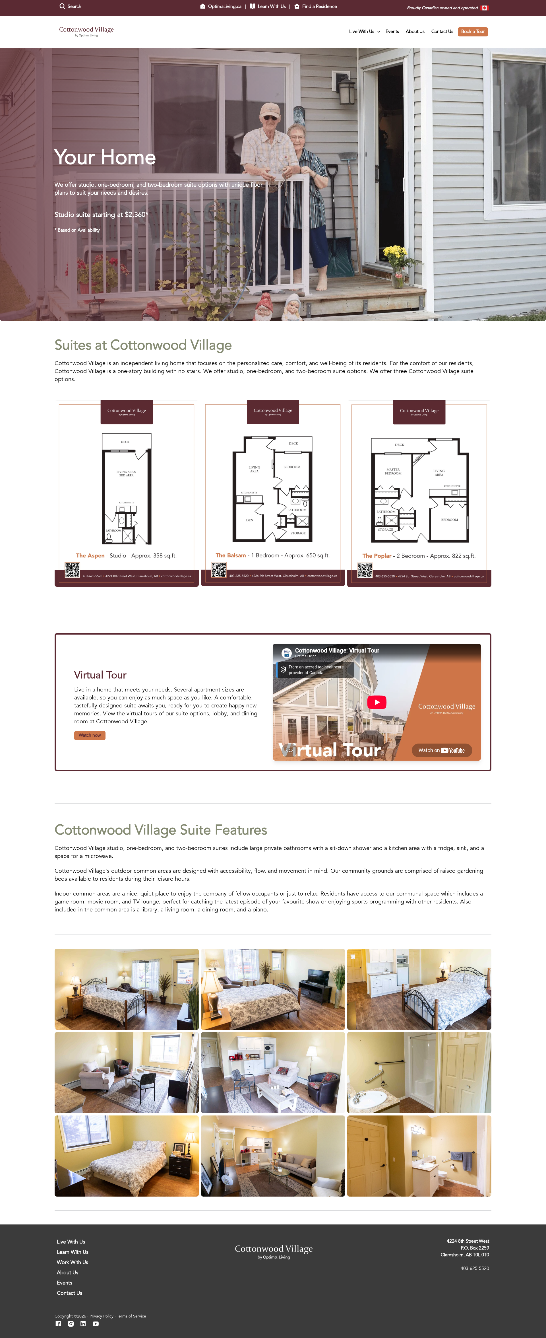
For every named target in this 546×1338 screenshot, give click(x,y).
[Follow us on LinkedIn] (85, 1324)
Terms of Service (131, 1316)
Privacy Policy (101, 1316)
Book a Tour (473, 32)
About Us (415, 32)
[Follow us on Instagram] (72, 1324)
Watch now (90, 735)
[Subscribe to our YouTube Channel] (97, 1324)
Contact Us (442, 32)
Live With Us (361, 32)
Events (392, 32)
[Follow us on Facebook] (60, 1324)
